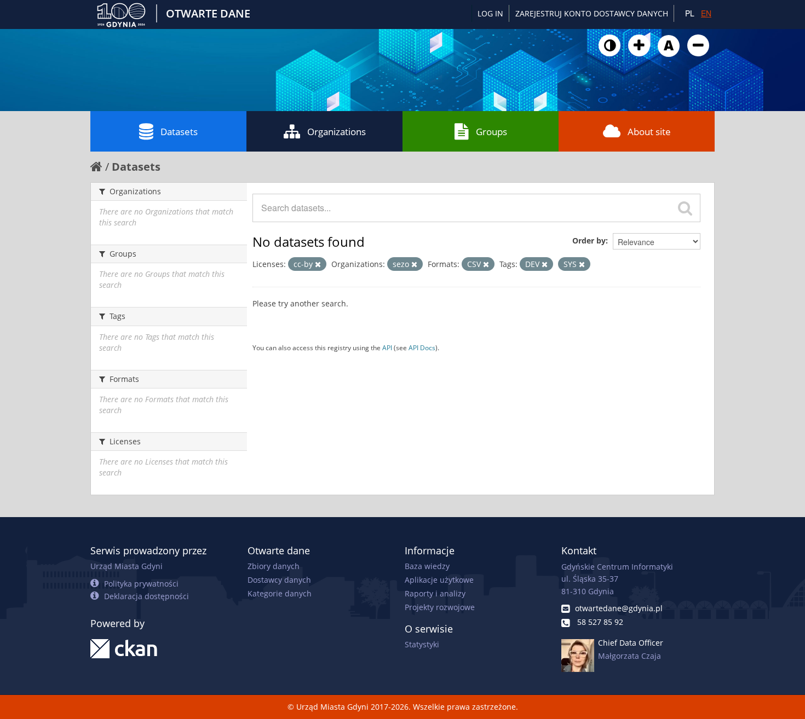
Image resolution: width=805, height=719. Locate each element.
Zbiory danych (274, 566)
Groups (491, 131)
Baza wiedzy (427, 566)
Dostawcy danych (279, 580)
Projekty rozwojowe (440, 607)
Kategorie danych (280, 593)
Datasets (179, 131)
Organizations (336, 131)
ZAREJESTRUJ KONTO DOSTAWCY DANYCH (591, 13)
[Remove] (318, 264)
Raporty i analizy (435, 593)
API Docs (422, 347)
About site (649, 131)
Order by (589, 240)
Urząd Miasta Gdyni (126, 566)
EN (706, 13)
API (387, 347)
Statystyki (422, 644)
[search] (685, 208)
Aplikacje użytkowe (439, 580)
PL (689, 13)
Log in (490, 13)
